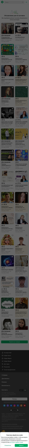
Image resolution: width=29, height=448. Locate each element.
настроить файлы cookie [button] (16, 442)
